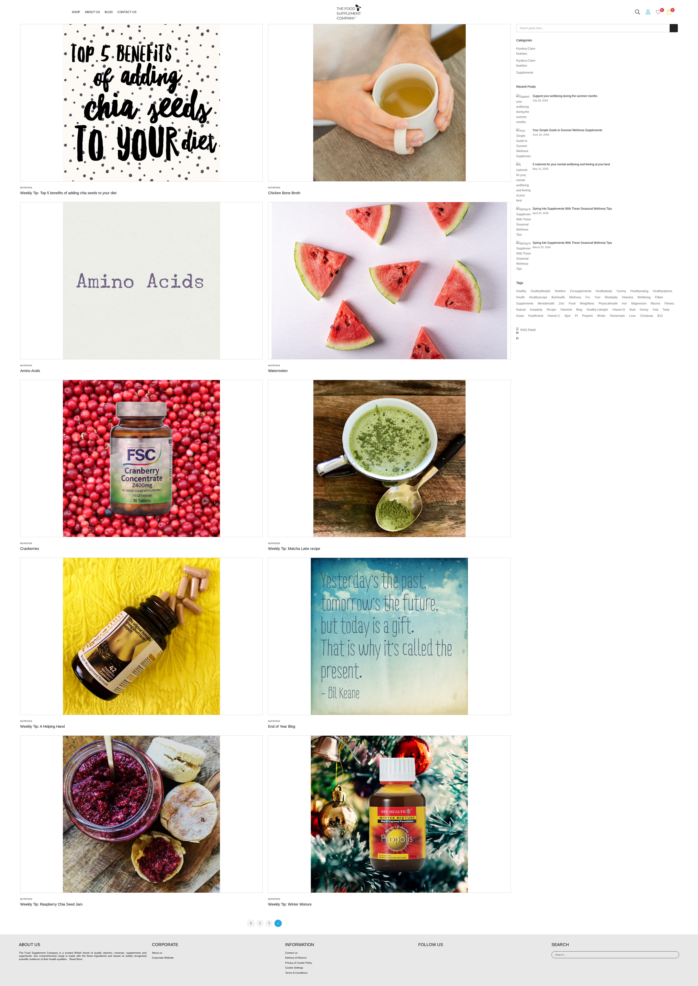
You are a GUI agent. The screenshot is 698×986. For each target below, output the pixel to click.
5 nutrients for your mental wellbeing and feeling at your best (571, 164)
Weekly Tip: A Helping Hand (42, 726)
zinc (561, 303)
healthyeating (639, 291)
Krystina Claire (525, 48)
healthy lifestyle (597, 309)
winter (601, 315)
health (520, 297)
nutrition (560, 291)
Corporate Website (163, 957)
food (572, 303)
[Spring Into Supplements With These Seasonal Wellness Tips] (524, 222)
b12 (660, 315)
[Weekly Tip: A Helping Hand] (141, 636)
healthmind (535, 315)
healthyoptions (662, 291)
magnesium (638, 303)
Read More (75, 959)
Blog (109, 12)
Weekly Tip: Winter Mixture (290, 904)
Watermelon (278, 371)
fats (655, 309)
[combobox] (597, 28)
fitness (669, 303)
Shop (76, 12)
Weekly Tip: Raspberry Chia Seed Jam (51, 904)
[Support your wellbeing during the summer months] (523, 109)
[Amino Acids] (141, 280)
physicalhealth (608, 303)
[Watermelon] (389, 280)
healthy (521, 291)
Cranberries (29, 549)
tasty (666, 309)
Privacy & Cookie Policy (298, 962)
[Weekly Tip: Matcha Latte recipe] (389, 458)
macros (655, 303)
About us (92, 12)
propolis (587, 315)
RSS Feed (527, 330)
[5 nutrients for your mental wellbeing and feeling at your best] (523, 182)
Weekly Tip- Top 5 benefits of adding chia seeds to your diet (68, 193)
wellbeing (644, 297)
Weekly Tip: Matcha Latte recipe (294, 549)
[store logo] (349, 12)
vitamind (566, 309)
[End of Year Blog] (389, 636)
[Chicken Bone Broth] (389, 102)
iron (624, 303)
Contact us (127, 12)
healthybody (604, 291)
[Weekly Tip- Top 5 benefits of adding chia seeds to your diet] (141, 102)
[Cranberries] (141, 458)
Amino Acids (30, 371)
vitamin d (618, 309)
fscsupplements (580, 291)
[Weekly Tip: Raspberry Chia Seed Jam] (141, 814)
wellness (575, 297)
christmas (646, 315)
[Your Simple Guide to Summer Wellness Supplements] (524, 143)
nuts (632, 309)
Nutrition (26, 188)
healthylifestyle (540, 291)
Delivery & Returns (296, 957)
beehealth (558, 297)
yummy (621, 291)
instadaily (536, 309)
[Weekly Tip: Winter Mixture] (389, 814)
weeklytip (611, 297)
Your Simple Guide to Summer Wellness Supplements (567, 130)
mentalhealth (546, 303)
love (632, 315)
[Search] (675, 954)
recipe (551, 309)
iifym (568, 315)
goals (520, 315)
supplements (524, 303)
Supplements (524, 72)
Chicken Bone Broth (284, 193)
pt (576, 315)
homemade (617, 315)
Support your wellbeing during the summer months (565, 96)
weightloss (587, 303)
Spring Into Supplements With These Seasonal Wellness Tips (572, 208)
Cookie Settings (294, 967)
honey (644, 309)
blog (579, 309)
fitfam (659, 297)
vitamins (627, 297)
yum (597, 297)
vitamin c (553, 315)
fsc (587, 297)
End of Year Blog (281, 726)
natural (521, 309)
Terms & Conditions (296, 972)
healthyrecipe (538, 297)
